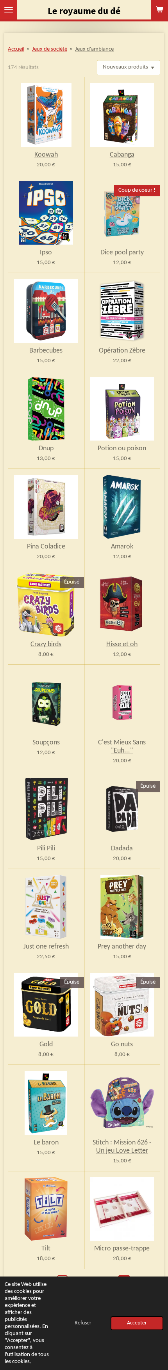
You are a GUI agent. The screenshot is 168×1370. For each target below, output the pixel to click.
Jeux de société (49, 49)
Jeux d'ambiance (94, 49)
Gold (46, 1044)
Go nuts (122, 1044)
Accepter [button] (137, 1323)
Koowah (46, 155)
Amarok (122, 546)
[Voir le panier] (159, 9)
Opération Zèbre (122, 350)
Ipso (46, 252)
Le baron (46, 1142)
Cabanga (122, 155)
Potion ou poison (122, 448)
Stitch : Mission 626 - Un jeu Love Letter (122, 1147)
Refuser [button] (83, 1323)
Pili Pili (46, 848)
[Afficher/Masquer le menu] (8, 9)
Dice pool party (122, 252)
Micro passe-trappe (122, 1248)
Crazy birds (45, 644)
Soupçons (46, 742)
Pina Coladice (46, 546)
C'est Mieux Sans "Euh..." (122, 747)
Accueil (16, 49)
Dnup (46, 448)
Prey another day (122, 946)
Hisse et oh (122, 644)
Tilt (45, 1248)
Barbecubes (46, 350)
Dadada (122, 848)
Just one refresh (46, 946)
